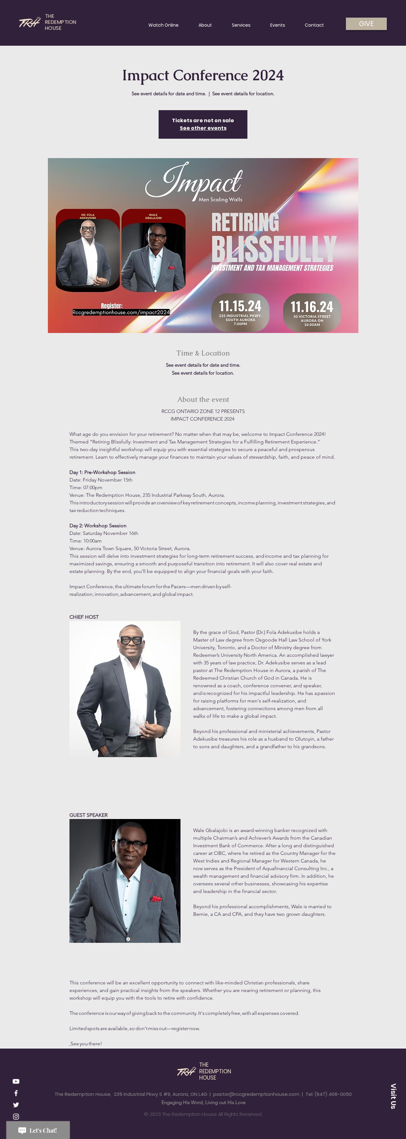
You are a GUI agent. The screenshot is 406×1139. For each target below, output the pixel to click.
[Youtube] (16, 1081)
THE (203, 1065)
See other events (203, 128)
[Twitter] (16, 1105)
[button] (393, 1096)
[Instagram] (16, 1117)
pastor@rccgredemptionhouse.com (256, 1094)
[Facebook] (16, 1093)
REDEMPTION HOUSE (215, 1075)
